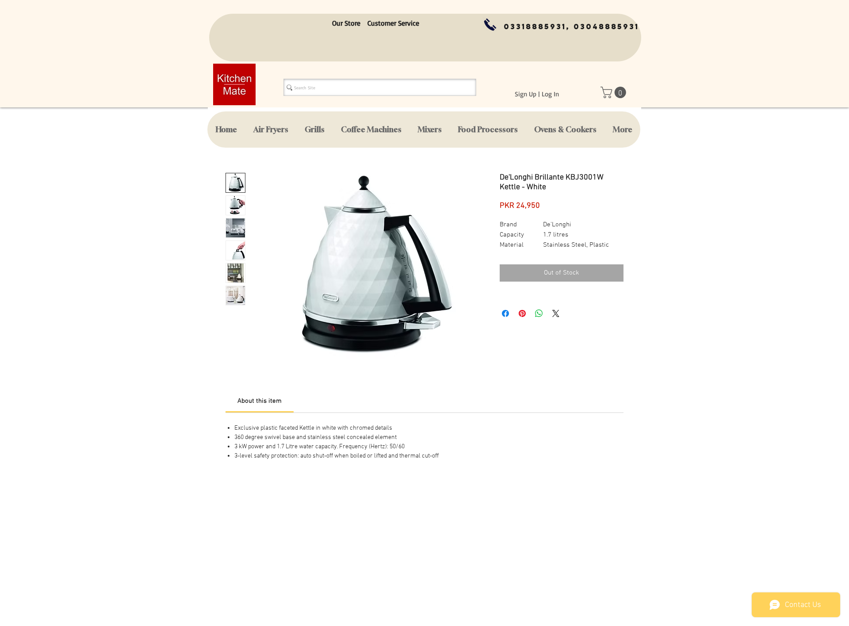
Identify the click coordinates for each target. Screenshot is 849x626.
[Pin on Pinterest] (522, 313)
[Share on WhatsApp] (539, 313)
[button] (614, 92)
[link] (259, 401)
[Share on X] (556, 313)
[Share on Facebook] (505, 313)
